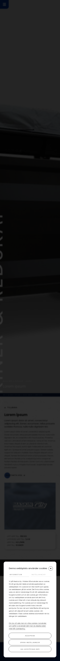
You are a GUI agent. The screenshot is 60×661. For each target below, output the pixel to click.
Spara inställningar (30, 642)
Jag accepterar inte (30, 649)
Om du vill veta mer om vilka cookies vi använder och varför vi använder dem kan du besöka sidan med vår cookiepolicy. (27, 626)
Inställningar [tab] (38, 574)
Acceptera (30, 636)
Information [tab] (15, 574)
